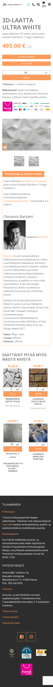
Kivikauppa (8, 511)
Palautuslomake (11, 623)
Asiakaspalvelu (10, 533)
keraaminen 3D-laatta (33, 181)
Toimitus (7, 589)
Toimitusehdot (10, 617)
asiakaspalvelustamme (16, 201)
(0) (44, 5)
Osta (26, 77)
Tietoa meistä (9, 611)
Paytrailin (7, 524)
